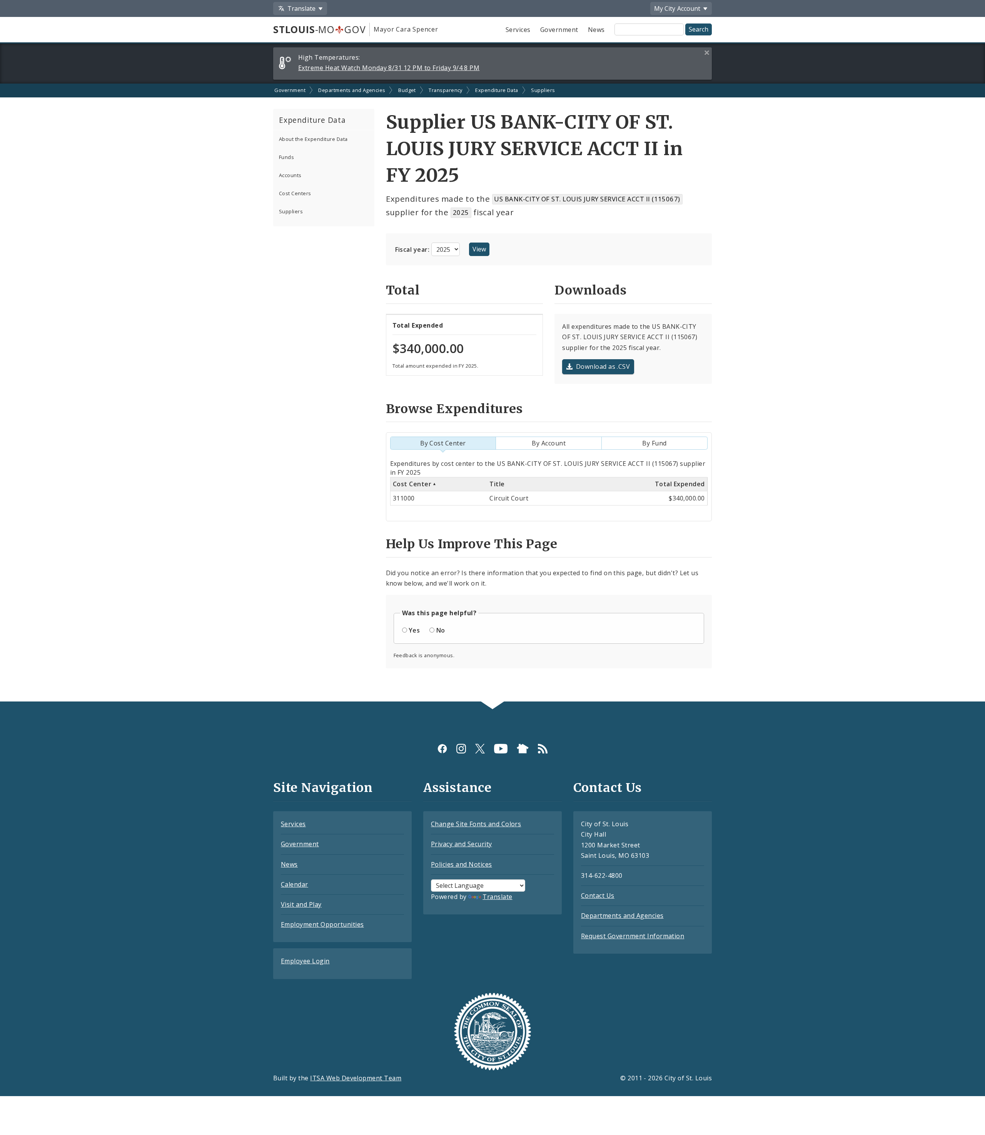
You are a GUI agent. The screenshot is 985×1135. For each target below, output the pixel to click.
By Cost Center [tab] (443, 443)
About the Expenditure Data (313, 139)
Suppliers (543, 90)
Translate (497, 896)
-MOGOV (319, 29)
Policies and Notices (461, 864)
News (596, 29)
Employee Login (305, 961)
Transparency (445, 90)
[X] (480, 748)
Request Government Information (632, 936)
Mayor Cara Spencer (406, 29)
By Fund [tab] (654, 443)
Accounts (290, 175)
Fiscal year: (413, 249)
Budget (407, 90)
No (440, 630)
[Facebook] (442, 748)
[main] (492, 392)
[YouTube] (501, 748)
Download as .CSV (603, 366)
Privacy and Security (461, 844)
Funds (286, 157)
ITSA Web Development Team (355, 1078)
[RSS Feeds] (543, 748)
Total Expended (680, 484)
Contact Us (597, 895)
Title (496, 484)
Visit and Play (301, 904)
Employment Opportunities (322, 924)
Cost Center (412, 484)
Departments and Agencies (352, 90)
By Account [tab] (549, 443)
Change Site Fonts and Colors (476, 824)
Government (559, 29)
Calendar (294, 884)
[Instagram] (461, 748)
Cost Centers (295, 193)
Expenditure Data (496, 90)
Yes (414, 630)
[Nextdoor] (523, 748)
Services (518, 29)
